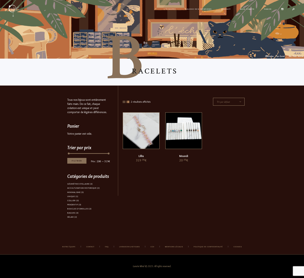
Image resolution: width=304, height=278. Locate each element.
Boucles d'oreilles (77, 209)
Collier (71, 200)
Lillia (141, 156)
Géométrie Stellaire (78, 184)
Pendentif (72, 205)
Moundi (183, 156)
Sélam (70, 217)
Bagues (71, 213)
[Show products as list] (128, 102)
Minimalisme (74, 192)
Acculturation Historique (81, 188)
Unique (71, 196)
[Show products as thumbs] (124, 102)
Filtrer (77, 161)
